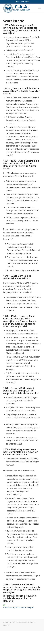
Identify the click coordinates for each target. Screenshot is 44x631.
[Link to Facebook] (35, 628)
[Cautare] (34, 8)
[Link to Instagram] (32, 628)
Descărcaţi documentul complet (20, 607)
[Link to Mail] (39, 628)
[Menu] (39, 8)
